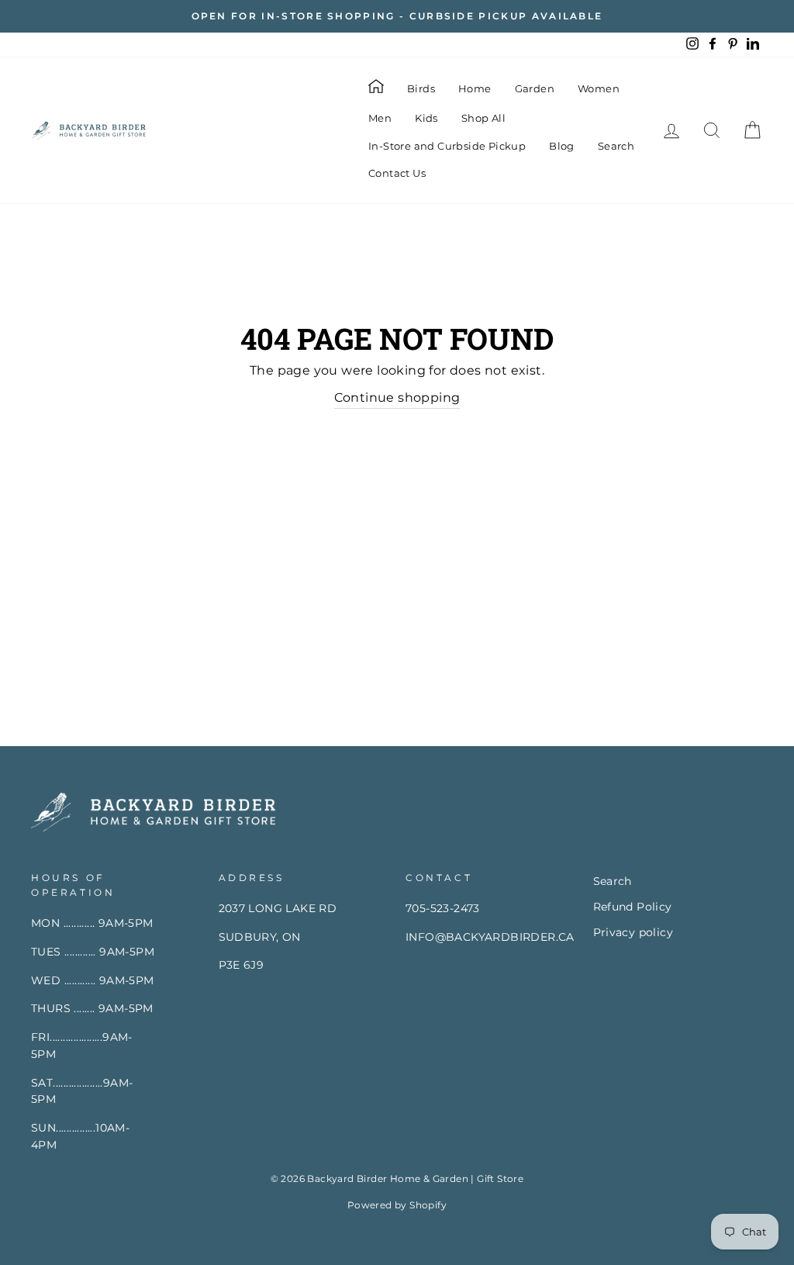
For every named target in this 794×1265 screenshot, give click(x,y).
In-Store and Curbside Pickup (447, 146)
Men (380, 118)
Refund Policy (632, 906)
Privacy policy (633, 932)
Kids (426, 118)
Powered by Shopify (397, 1205)
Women (599, 88)
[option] (397, 16)
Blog (562, 146)
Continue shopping (397, 397)
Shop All (483, 118)
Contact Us (397, 173)
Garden (534, 88)
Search (616, 146)
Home (475, 88)
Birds (421, 88)
